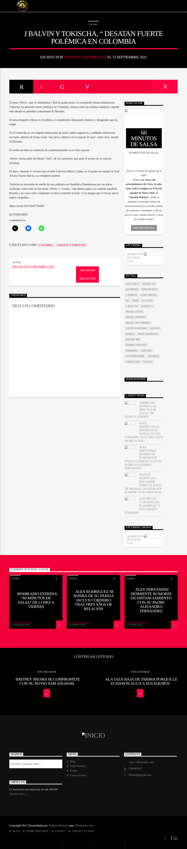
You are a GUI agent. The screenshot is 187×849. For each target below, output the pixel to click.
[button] (144, 173)
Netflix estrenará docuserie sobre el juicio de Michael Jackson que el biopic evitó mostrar (143, 483)
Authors (132, 289)
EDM (136, 300)
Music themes (136, 317)
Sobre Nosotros (78, 766)
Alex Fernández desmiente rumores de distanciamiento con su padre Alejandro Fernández (143, 458)
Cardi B (131, 295)
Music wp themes (138, 323)
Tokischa (133, 362)
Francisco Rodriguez (85, 57)
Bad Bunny (149, 289)
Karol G (147, 306)
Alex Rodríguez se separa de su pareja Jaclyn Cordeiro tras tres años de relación (144, 432)
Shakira (132, 350)
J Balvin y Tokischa (71, 245)
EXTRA (93, 24)
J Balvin (132, 306)
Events (73, 770)
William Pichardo (58, 825)
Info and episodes (143, 227)
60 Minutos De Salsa (135, 256)
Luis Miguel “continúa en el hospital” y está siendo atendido (142, 505)
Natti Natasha (136, 328)
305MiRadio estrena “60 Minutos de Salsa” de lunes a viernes (141, 409)
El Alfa (147, 300)
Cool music (149, 295)
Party (130, 334)
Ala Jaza (132, 284)
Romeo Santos (136, 345)
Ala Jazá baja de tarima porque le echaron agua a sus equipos (141, 681)
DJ (127, 300)
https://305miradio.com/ (141, 762)
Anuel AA (148, 284)
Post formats (148, 334)
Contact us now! (78, 775)
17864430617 (135, 768)
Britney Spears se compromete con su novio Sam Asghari (48, 681)
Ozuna (155, 328)
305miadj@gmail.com (139, 775)
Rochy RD (133, 339)
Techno (153, 356)
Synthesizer (135, 356)
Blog (72, 761)
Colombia (46, 245)
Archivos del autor (88, 274)
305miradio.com (84, 825)
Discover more (17, 793)
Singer (146, 350)
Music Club (134, 311)
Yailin (147, 362)
